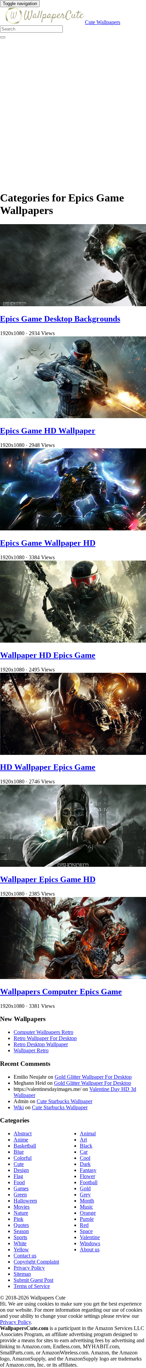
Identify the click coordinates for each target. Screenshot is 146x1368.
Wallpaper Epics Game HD (47, 879)
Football (88, 1182)
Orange (88, 1213)
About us (89, 1249)
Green (20, 1194)
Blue (19, 1152)
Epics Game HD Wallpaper (47, 430)
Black (86, 1146)
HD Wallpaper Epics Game (47, 767)
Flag (18, 1176)
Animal (88, 1133)
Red (84, 1225)
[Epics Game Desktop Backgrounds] (73, 304)
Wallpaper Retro (31, 1050)
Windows (90, 1243)
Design (21, 1170)
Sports (20, 1237)
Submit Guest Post (33, 1280)
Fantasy (88, 1170)
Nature (21, 1213)
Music (86, 1207)
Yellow (21, 1249)
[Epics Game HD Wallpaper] (73, 416)
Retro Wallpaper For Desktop (45, 1038)
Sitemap (22, 1274)
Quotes (21, 1225)
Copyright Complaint (36, 1262)
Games (21, 1188)
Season (21, 1231)
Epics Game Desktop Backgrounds (60, 318)
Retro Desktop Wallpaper (41, 1044)
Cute (19, 1164)
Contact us (25, 1255)
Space (86, 1231)
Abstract (23, 1133)
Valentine (90, 1237)
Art (83, 1139)
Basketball (25, 1146)
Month (87, 1201)
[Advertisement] (73, 111)
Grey (85, 1194)
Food (19, 1182)
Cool (85, 1158)
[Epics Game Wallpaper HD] (73, 528)
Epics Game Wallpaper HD (47, 543)
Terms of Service (32, 1286)
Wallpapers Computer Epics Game (61, 991)
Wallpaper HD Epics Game (47, 655)
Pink (18, 1219)
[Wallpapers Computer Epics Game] (73, 977)
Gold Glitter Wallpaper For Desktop (93, 1077)
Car (84, 1152)
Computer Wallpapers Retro (43, 1032)
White (20, 1243)
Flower (87, 1176)
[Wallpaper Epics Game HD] (73, 865)
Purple (87, 1219)
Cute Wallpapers (102, 22)
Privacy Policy (29, 1268)
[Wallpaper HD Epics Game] (73, 641)
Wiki (19, 1107)
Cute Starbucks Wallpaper (64, 1101)
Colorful (23, 1158)
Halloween (25, 1201)
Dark (85, 1164)
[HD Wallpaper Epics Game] (73, 753)
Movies (22, 1207)
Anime (21, 1139)
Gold (85, 1188)
